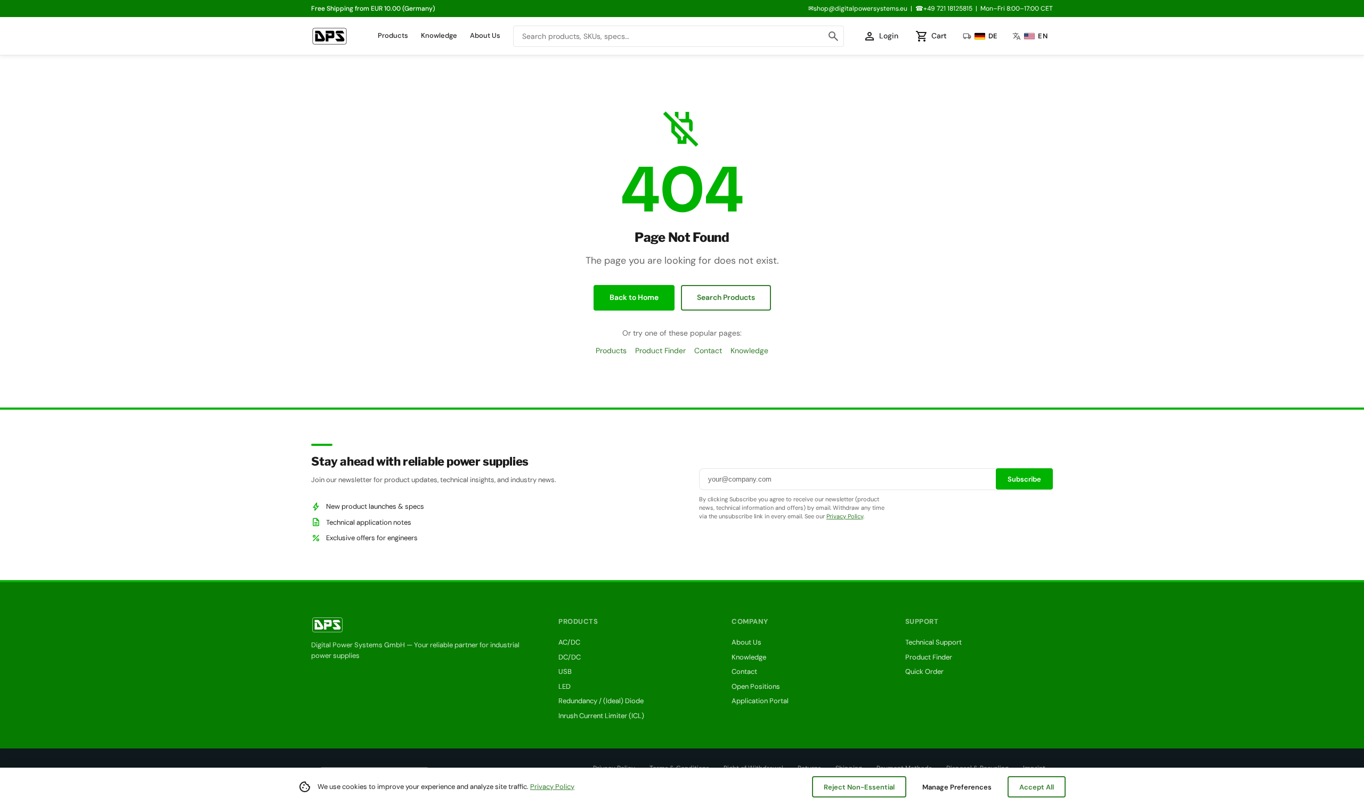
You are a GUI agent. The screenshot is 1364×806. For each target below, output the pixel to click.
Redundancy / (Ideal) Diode (601, 700)
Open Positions (756, 686)
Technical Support (933, 642)
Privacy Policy (844, 516)
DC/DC (569, 657)
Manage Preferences (957, 787)
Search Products (726, 297)
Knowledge (439, 35)
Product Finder (660, 350)
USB (565, 671)
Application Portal (760, 700)
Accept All (1036, 787)
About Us (485, 35)
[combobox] (678, 36)
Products (393, 35)
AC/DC (569, 642)
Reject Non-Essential (859, 787)
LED (564, 686)
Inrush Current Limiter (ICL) (601, 715)
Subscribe (1024, 479)
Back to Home (634, 297)
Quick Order (924, 671)
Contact (708, 350)
